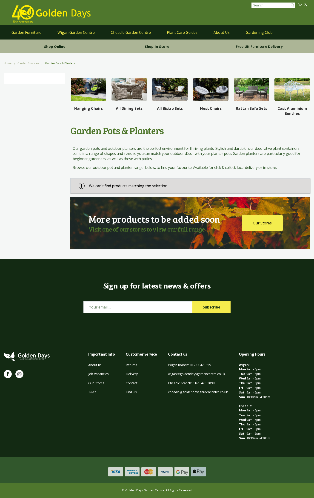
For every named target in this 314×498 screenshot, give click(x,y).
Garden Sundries (28, 63)
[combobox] (273, 5)
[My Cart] (300, 5)
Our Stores (262, 223)
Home (7, 63)
